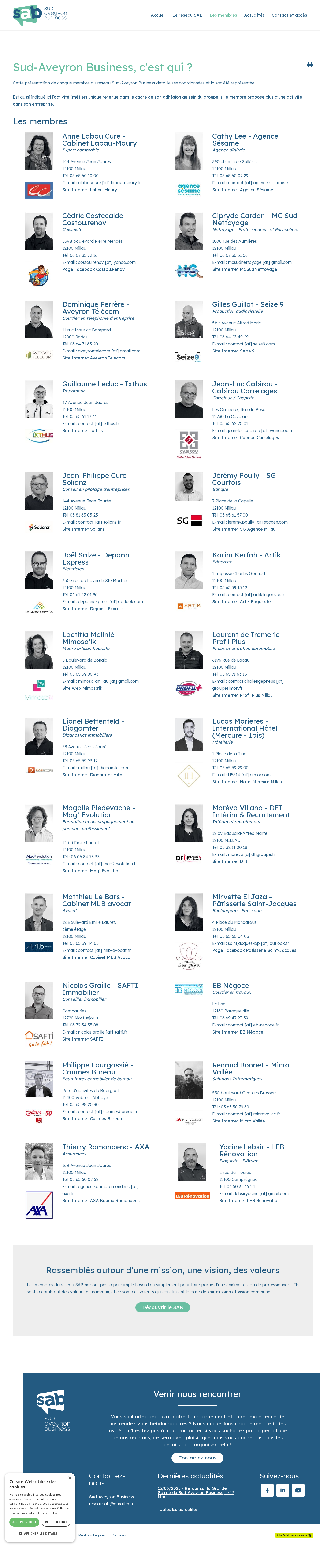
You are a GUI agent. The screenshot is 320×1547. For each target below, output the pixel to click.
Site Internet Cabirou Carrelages (245, 437)
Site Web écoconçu (292, 1535)
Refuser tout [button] (56, 1522)
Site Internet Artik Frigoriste (241, 601)
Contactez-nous (197, 1458)
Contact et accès (289, 15)
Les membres (223, 15)
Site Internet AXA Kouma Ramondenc (101, 1200)
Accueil (158, 15)
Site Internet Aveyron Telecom (93, 358)
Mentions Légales (91, 1535)
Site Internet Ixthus (82, 430)
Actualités (254, 15)
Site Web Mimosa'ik (82, 688)
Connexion (120, 1535)
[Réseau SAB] (40, 15)
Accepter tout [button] (24, 1522)
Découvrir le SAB (162, 1307)
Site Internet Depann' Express (93, 608)
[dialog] (40, 1507)
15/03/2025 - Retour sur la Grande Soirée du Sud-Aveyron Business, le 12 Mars (196, 1492)
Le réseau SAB (187, 15)
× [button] (69, 1478)
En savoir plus (47, 1513)
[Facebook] (267, 1490)
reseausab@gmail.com (111, 1504)
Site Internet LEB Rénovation (249, 1200)
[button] (39, 1534)
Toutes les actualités (178, 1509)
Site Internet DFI (230, 861)
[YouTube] (298, 1490)
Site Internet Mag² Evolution (91, 870)
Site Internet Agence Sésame (242, 189)
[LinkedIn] (282, 1490)
